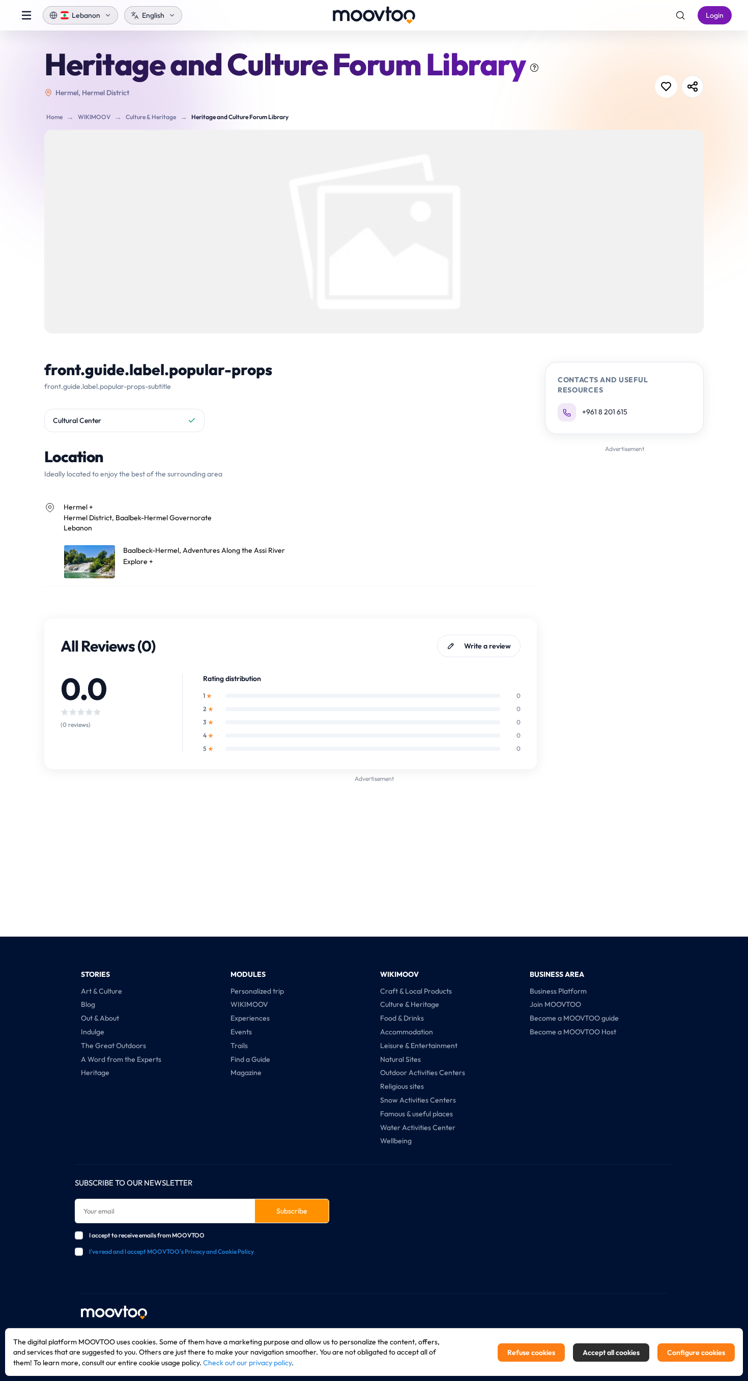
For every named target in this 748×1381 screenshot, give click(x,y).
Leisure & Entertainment (418, 1045)
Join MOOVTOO (555, 1004)
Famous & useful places (416, 1113)
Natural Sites (400, 1059)
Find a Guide (250, 1059)
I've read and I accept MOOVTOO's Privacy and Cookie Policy (171, 1251)
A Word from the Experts (121, 1059)
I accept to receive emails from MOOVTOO (147, 1235)
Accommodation (406, 1031)
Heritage (95, 1072)
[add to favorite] (666, 86)
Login (715, 15)
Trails (239, 1045)
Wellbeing (396, 1140)
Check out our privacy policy (247, 1362)
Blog (88, 1004)
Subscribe (291, 1211)
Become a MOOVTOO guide (574, 1018)
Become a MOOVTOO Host (573, 1031)
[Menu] (26, 15)
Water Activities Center (417, 1127)
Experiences (250, 1018)
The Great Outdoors (113, 1045)
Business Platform (558, 991)
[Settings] (680, 15)
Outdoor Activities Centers (422, 1072)
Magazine (246, 1072)
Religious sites (402, 1086)
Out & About (100, 1018)
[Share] (692, 86)
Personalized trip (257, 991)
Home (54, 117)
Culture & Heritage (151, 117)
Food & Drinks (402, 1018)
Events (241, 1031)
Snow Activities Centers (418, 1100)
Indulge (92, 1031)
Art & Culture (101, 991)
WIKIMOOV (94, 117)
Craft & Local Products (416, 991)
